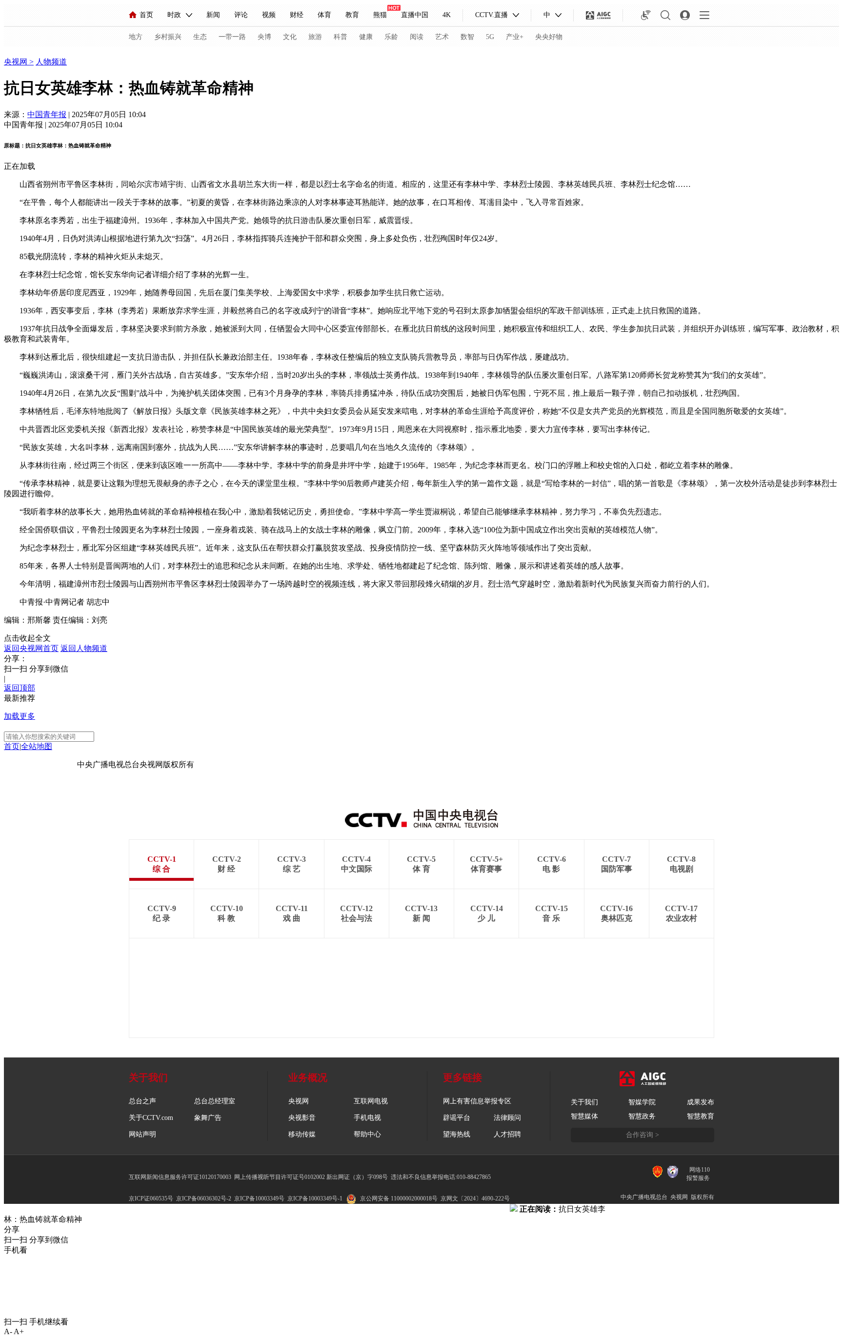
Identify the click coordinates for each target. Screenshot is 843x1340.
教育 (352, 15)
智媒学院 (642, 1102)
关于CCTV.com (151, 1117)
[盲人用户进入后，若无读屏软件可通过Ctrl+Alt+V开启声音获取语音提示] (646, 15)
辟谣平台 (456, 1117)
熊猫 (380, 15)
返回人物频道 (83, 648)
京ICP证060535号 (151, 1198)
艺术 (442, 37)
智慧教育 (700, 1116)
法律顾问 (507, 1117)
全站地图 (36, 746)
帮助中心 (367, 1134)
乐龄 (391, 37)
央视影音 (302, 1117)
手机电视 (367, 1117)
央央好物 (548, 37)
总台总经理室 (214, 1101)
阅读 (416, 37)
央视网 (16, 62)
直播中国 (414, 15)
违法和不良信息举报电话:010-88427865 (441, 1177)
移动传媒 (302, 1134)
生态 (200, 37)
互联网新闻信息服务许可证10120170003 (180, 1177)
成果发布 (700, 1102)
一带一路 (232, 37)
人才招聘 (507, 1134)
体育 (324, 15)
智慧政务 (642, 1116)
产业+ (514, 37)
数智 (467, 37)
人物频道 (51, 62)
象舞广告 (207, 1117)
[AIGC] (598, 15)
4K (446, 15)
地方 (135, 37)
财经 (296, 15)
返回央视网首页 (31, 648)
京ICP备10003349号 (259, 1198)
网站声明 (142, 1134)
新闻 (213, 15)
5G (490, 37)
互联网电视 (371, 1101)
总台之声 (142, 1101)
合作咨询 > (642, 1134)
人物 (12, 51)
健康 (366, 37)
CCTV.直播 (491, 15)
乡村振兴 (167, 37)
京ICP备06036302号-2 (203, 1198)
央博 (264, 37)
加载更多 (19, 716)
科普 (340, 37)
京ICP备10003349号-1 (40, 764)
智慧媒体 (584, 1116)
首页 (146, 15)
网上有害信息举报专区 (477, 1101)
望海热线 (456, 1134)
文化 (290, 37)
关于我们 (584, 1102)
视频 (269, 15)
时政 (174, 15)
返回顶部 (19, 688)
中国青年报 (46, 114)
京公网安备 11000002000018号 (399, 1198)
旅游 (315, 37)
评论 (241, 15)
